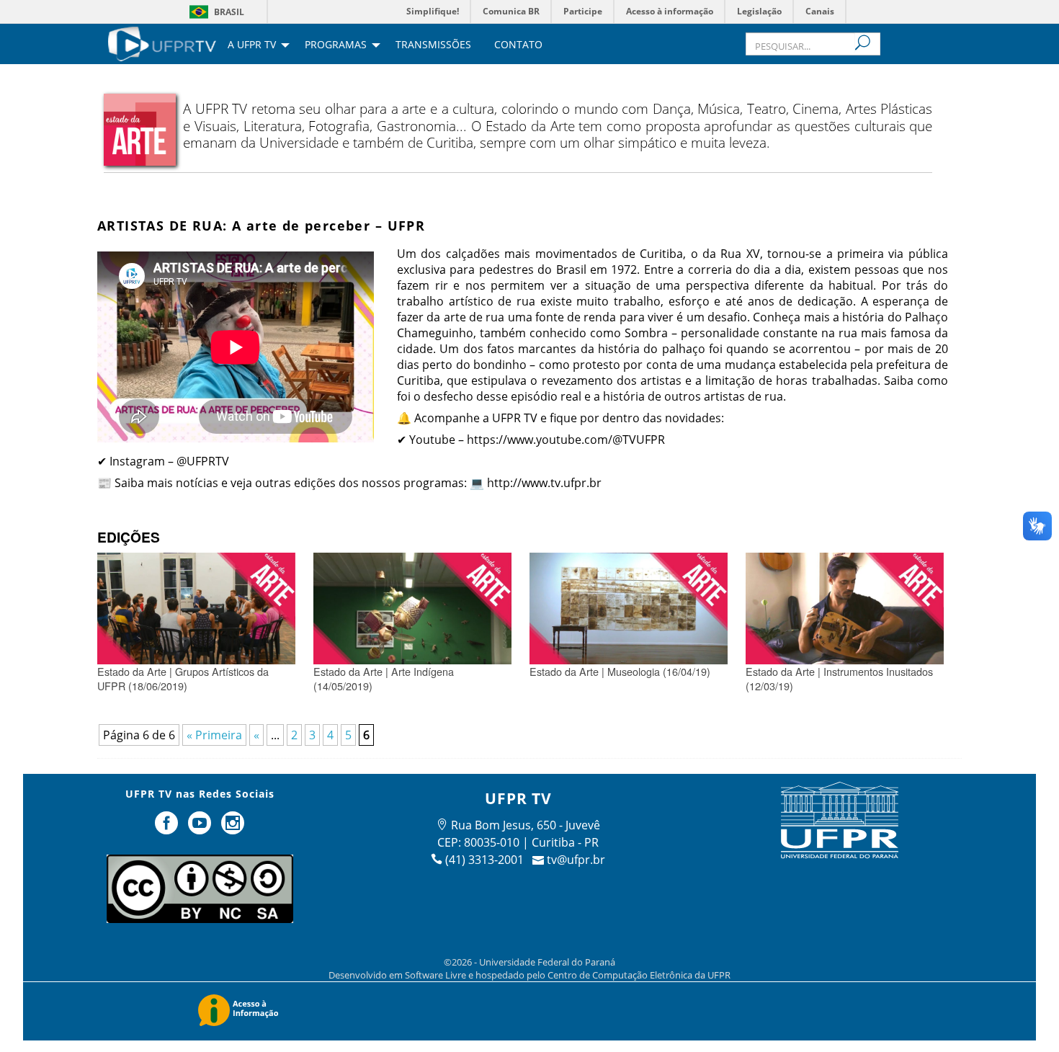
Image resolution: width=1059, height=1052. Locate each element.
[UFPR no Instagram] (233, 829)
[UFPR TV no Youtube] (201, 829)
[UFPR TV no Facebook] (168, 829)
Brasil (229, 12)
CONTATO (518, 45)
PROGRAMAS (336, 45)
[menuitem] (162, 42)
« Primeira (214, 735)
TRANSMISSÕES (433, 45)
